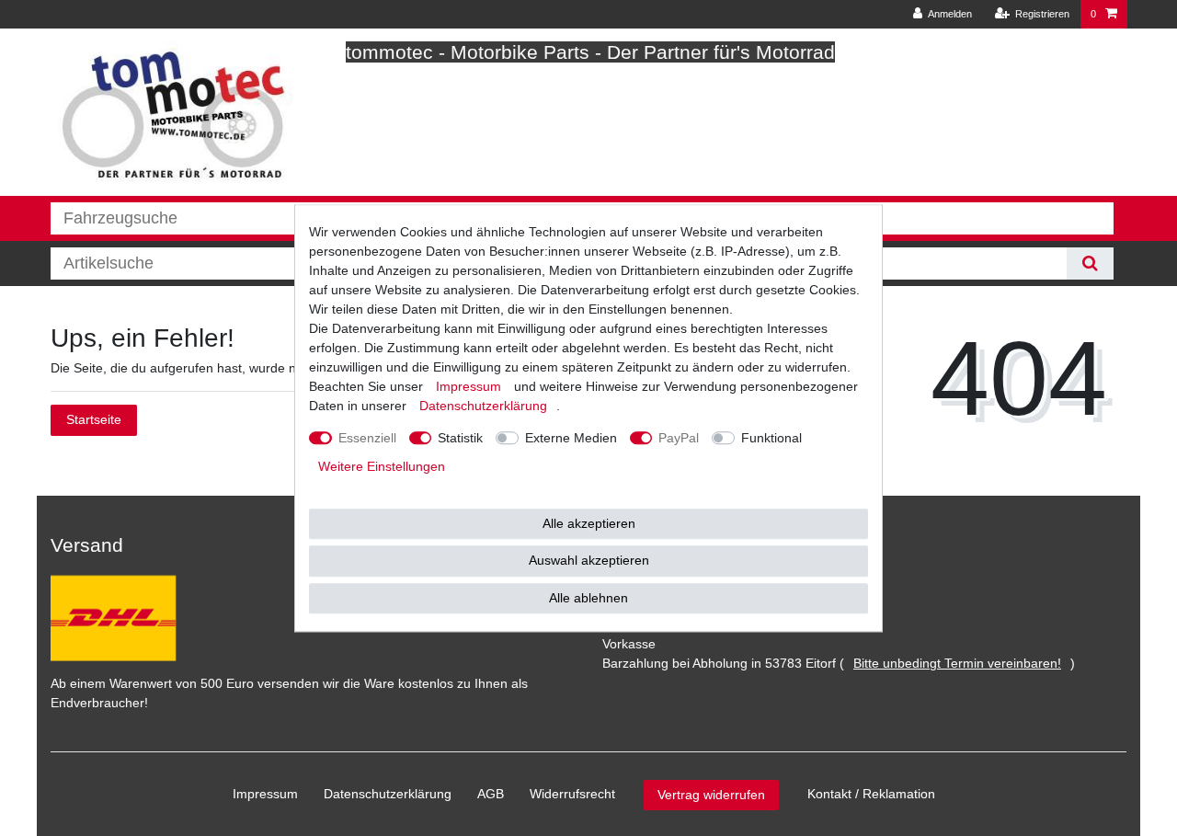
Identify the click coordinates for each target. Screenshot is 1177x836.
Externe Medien (571, 437)
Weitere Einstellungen (381, 466)
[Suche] (1090, 263)
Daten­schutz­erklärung (387, 793)
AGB (490, 793)
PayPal (678, 437)
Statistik (460, 437)
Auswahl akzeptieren (589, 560)
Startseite (93, 419)
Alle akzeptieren (589, 523)
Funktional (771, 437)
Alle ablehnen (588, 597)
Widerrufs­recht (572, 793)
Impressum (265, 793)
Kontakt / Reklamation (871, 793)
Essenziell (367, 437)
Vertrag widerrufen (711, 794)
